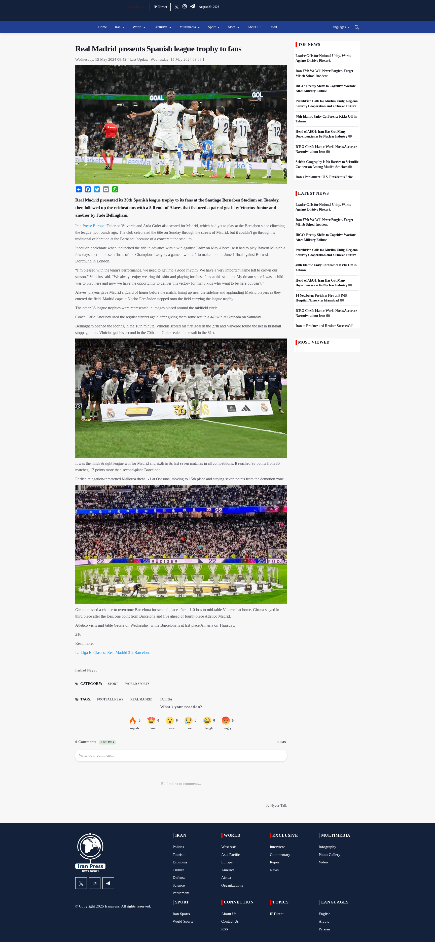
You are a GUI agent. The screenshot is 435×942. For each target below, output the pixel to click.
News (274, 870)
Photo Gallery (329, 855)
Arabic (324, 921)
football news (110, 699)
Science (179, 885)
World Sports (137, 684)
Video (323, 862)
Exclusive (160, 27)
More (231, 27)
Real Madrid (141, 699)
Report (275, 862)
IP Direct (160, 7)
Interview (277, 847)
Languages (338, 27)
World (137, 27)
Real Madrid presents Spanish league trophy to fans (158, 48)
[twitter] (176, 7)
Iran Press (83, 226)
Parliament (181, 893)
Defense (179, 878)
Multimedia (187, 27)
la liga (166, 699)
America (228, 870)
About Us (228, 914)
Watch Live (136, 7)
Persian (324, 929)
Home (102, 27)
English (325, 914)
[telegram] (192, 7)
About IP (254, 27)
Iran (118, 27)
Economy (180, 862)
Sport (212, 27)
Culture (178, 870)
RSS (224, 929)
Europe (98, 226)
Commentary (280, 855)
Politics (178, 847)
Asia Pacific (230, 855)
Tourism (179, 855)
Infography (327, 847)
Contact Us (230, 921)
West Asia (229, 847)
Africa (226, 878)
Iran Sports (181, 914)
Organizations (232, 885)
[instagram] (185, 7)
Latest (273, 27)
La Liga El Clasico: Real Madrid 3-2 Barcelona (113, 652)
